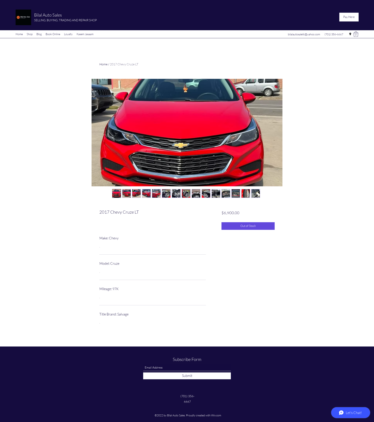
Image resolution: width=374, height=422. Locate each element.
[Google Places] (350, 34)
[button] (356, 34)
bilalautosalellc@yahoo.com (304, 34)
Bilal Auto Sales (48, 15)
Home (103, 64)
